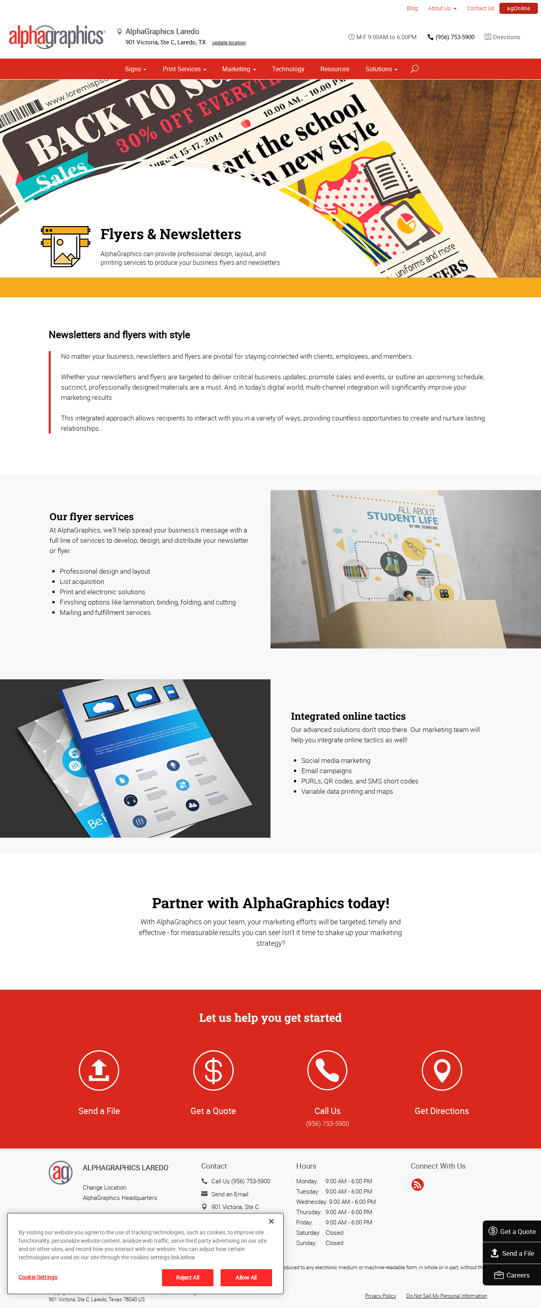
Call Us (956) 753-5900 (240, 1181)
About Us (439, 8)
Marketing (236, 69)
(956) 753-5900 (455, 37)
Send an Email (229, 1194)
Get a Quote (518, 1231)
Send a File (518, 1253)
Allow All (246, 1277)
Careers (518, 1274)
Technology (288, 69)
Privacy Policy (380, 1295)
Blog (412, 8)
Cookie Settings (38, 1277)
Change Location (104, 1187)
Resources (334, 69)
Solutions (379, 69)
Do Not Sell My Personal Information (446, 1295)
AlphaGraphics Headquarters (120, 1198)
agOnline (518, 8)
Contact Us (480, 8)
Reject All (187, 1277)
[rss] (418, 1185)
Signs (133, 69)
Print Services (182, 69)
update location (229, 42)
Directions (506, 37)
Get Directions (442, 1110)
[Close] (271, 1221)
